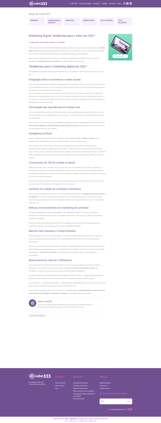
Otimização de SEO (78, 398)
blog (119, 3)
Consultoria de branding (80, 385)
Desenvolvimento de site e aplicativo (83, 391)
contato (104, 3)
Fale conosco (103, 385)
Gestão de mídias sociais (80, 388)
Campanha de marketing (80, 383)
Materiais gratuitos (105, 383)
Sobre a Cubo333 (45, 301)
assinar (128, 401)
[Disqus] (67, 344)
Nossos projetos (60, 385)
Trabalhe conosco (105, 388)
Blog (56, 388)
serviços (96, 3)
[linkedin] (131, 409)
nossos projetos (85, 3)
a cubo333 (73, 3)
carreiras (112, 3)
